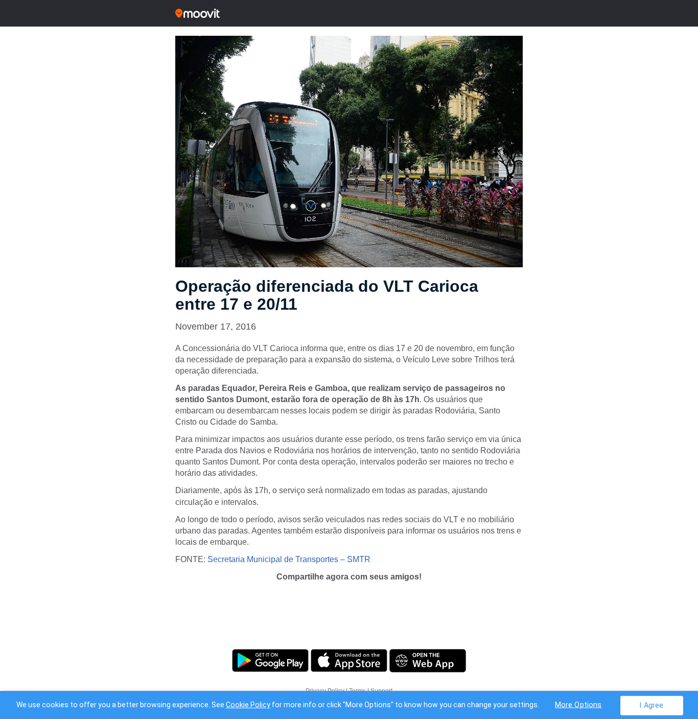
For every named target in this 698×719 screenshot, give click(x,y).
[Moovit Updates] (349, 13)
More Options (578, 704)
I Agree (651, 705)
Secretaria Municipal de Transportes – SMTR (288, 559)
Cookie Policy (248, 705)
